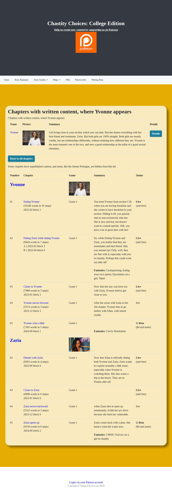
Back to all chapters (21, 158)
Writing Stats (97, 80)
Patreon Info (80, 80)
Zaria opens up (31, 422)
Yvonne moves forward (36, 302)
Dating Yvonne (31, 201)
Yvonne (14, 132)
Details (156, 133)
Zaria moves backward (36, 406)
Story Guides (40, 80)
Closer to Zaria (31, 390)
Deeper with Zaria (33, 357)
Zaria (15, 340)
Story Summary (22, 80)
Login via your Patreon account (86, 482)
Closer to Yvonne (33, 286)
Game (6, 80)
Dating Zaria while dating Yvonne (41, 238)
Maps (56, 80)
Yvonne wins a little (34, 323)
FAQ (68, 80)
